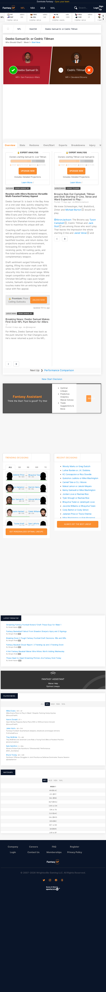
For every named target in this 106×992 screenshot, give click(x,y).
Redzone (34, 145)
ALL (10, 467)
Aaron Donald (12, 720)
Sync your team (62, 1)
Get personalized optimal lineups (26, 532)
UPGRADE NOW (28, 171)
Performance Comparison (59, 370)
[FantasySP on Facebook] (56, 880)
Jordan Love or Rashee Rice (75, 494)
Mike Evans (11, 711)
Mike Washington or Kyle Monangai (79, 518)
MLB (42, 7)
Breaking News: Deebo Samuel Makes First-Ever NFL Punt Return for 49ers (27, 320)
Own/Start (49, 145)
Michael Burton (73, 209)
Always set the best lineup (77, 524)
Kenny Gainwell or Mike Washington (79, 490)
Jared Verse (80, 233)
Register (74, 846)
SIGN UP (91, 398)
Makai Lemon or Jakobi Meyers (77, 486)
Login (96, 8)
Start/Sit (33, 29)
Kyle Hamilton (11, 746)
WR (36, 467)
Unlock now (38, 300)
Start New (36, 42)
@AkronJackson (62, 219)
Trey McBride (11, 737)
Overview (10, 145)
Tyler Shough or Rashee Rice (76, 498)
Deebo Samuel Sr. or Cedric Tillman (61, 29)
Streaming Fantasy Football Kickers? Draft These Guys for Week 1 (33, 625)
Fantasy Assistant (27, 397)
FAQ (54, 846)
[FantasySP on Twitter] (44, 880)
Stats (22, 145)
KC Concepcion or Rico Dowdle (77, 474)
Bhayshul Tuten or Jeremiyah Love (79, 502)
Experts (63, 145)
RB (28, 467)
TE (45, 467)
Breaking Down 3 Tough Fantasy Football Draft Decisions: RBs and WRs (36, 638)
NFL (23, 7)
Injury (92, 145)
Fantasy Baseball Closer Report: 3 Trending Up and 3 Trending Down (34, 645)
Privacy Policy (74, 852)
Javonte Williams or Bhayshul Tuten (79, 506)
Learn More (27, 182)
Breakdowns (78, 145)
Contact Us (33, 852)
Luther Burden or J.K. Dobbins (76, 470)
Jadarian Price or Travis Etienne (77, 514)
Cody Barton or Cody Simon (75, 510)
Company (13, 846)
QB (19, 467)
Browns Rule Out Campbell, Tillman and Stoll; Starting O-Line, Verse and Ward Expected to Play (75, 197)
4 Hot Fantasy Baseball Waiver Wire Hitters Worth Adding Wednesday (35, 652)
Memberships (54, 852)
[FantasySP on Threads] (62, 880)
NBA (32, 7)
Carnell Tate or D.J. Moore (74, 482)
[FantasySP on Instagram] (50, 880)
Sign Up (101, 7)
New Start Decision (52, 379)
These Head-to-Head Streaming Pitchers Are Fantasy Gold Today (33, 658)
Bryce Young (11, 755)
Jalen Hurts (11, 728)
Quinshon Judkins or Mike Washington (80, 478)
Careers (33, 846)
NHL (53, 7)
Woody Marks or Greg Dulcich (76, 466)
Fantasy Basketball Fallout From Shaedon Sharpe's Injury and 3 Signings (36, 631)
